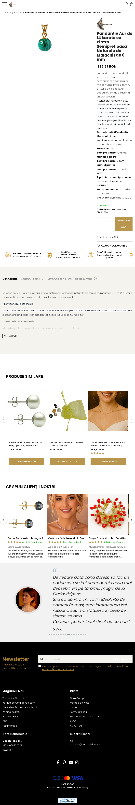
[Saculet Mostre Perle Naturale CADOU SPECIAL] (67, 411)
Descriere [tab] (9, 279)
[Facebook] (58, 763)
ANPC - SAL (76, 725)
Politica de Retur (11, 712)
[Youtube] (71, 763)
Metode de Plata (79, 702)
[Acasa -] (22, 4)
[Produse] (4, 4)
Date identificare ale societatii (19, 707)
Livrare (74, 707)
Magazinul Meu (13, 691)
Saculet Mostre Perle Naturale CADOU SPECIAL (66, 444)
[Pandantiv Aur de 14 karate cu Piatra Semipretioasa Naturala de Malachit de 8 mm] (45, 38)
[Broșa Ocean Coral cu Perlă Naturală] (108, 514)
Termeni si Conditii (13, 698)
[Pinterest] (64, 763)
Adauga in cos (124, 224)
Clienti (74, 691)
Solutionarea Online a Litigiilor (87, 716)
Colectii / (19, 12)
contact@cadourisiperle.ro (85, 744)
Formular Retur (78, 712)
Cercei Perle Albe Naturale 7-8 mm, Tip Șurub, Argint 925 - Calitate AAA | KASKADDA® (25, 444)
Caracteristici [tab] (32, 279)
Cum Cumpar (78, 698)
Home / (9, 12)
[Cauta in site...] (126, 4)
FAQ (4, 721)
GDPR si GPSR (10, 716)
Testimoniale (9, 725)
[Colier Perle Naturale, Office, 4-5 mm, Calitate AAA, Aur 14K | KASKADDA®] (108, 411)
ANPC (73, 721)
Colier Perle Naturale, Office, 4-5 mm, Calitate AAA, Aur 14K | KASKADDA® (108, 444)
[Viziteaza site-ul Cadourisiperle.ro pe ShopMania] (67, 800)
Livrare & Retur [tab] (60, 279)
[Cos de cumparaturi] (131, 4)
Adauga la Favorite (114, 245)
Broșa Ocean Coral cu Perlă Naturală (111, 538)
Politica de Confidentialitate (58, 669)
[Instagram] (77, 763)
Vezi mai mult (10, 336)
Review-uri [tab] (86, 279)
